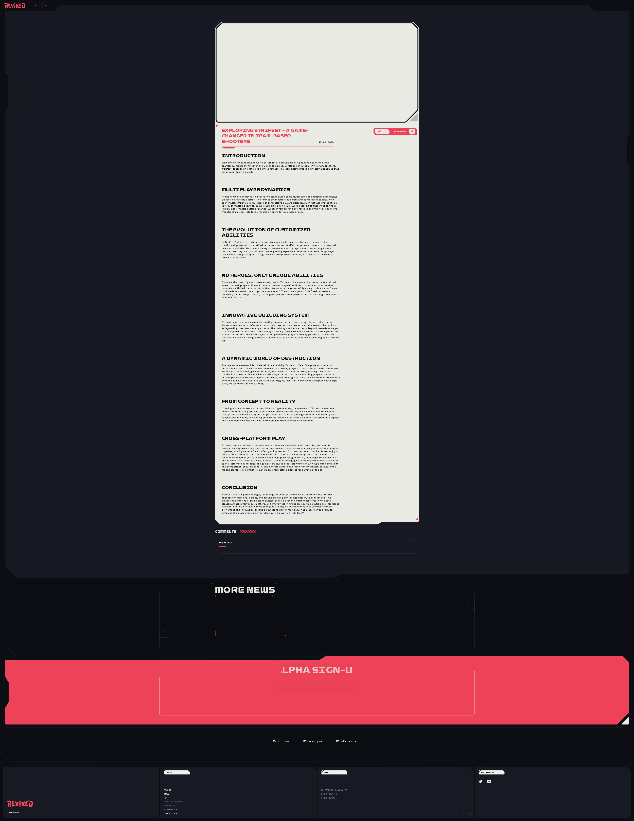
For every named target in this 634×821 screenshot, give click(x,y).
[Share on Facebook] (385, 130)
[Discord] (488, 782)
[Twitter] (480, 782)
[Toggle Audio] (46, 5)
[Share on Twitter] (380, 130)
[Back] (35, 5)
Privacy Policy (312, 707)
